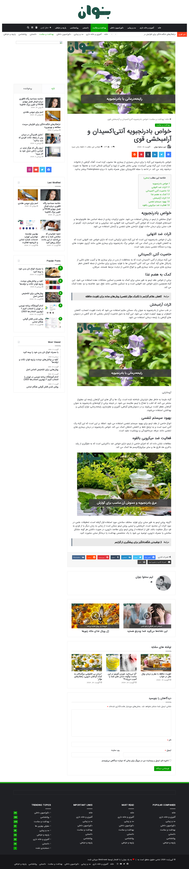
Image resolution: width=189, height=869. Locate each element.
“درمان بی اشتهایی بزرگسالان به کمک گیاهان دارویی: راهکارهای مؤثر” (88, 676)
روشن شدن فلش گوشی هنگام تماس (33, 320)
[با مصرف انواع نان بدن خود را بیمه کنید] (52, 272)
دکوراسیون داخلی (117, 28)
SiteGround (102, 859)
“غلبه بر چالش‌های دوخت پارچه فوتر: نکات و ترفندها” (31, 282)
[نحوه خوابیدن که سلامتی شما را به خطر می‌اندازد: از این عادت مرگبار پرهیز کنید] (50, 225)
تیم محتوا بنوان (160, 147)
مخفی (146, 178)
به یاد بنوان (127, 859)
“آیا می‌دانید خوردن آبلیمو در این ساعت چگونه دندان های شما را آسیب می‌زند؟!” (122, 676)
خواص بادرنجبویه (161, 183)
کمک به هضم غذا (160, 194)
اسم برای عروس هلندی (33, 112)
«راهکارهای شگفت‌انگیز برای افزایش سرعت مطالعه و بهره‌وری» (150, 34)
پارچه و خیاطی (60, 28)
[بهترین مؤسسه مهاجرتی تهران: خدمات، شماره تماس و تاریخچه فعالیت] (28, 225)
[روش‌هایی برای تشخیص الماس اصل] (52, 297)
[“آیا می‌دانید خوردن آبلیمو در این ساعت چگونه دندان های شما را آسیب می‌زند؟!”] (121, 662)
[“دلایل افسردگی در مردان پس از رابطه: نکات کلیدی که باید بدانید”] (52, 138)
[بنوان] (94, 12)
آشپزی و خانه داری (147, 28)
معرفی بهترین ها (42, 826)
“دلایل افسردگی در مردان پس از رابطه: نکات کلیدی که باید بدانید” (31, 137)
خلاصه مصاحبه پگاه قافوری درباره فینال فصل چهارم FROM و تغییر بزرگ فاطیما (31, 101)
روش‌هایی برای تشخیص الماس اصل (32, 295)
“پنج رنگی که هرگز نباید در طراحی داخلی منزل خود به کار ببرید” (31, 150)
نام (169, 739)
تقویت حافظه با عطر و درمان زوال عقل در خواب (156, 675)
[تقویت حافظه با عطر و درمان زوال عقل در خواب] (156, 662)
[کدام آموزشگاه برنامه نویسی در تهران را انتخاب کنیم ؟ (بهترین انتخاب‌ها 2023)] (52, 309)
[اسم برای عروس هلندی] (52, 116)
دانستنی (85, 28)
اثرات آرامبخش (161, 198)
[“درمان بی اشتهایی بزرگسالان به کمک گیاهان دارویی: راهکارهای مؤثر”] (87, 662)
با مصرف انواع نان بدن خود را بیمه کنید (31, 270)
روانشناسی (74, 28)
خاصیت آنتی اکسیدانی (158, 191)
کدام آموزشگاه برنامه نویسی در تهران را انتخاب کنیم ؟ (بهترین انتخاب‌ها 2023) (31, 308)
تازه (53, 88)
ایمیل (168, 750)
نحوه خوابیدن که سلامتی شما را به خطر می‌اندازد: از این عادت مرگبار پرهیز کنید (50, 238)
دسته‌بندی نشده (42, 848)
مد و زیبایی (131, 28)
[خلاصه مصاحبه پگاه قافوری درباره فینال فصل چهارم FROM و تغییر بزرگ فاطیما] (52, 102)
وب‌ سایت (115, 750)
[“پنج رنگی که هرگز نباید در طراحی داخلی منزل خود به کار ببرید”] (52, 152)
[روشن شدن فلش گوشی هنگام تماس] (52, 323)
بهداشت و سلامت (99, 28)
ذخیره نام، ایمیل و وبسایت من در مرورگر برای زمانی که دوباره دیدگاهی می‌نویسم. (135, 760)
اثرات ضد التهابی (161, 187)
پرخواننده (28, 88)
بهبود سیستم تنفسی (159, 201)
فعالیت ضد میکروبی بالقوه (156, 205)
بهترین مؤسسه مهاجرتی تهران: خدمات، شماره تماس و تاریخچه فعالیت (28, 238)
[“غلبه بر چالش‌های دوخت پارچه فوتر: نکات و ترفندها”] (52, 285)
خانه (159, 28)
